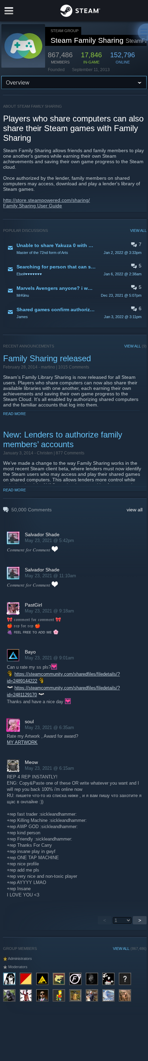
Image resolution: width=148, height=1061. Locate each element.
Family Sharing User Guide (32, 205)
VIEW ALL (138, 230)
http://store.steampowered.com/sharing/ (46, 200)
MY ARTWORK (22, 742)
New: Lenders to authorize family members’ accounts (62, 439)
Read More (14, 414)
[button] (74, 248)
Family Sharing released (47, 358)
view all (134, 509)
